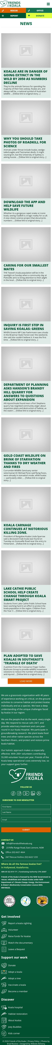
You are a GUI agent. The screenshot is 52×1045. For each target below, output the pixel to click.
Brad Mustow (12, 1043)
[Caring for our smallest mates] (26, 255)
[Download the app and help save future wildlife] (26, 194)
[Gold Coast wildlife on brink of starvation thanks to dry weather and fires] (26, 451)
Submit (26, 829)
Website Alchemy (38, 1043)
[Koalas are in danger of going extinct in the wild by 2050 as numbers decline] (26, 65)
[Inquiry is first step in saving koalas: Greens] (26, 315)
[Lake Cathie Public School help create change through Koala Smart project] (26, 582)
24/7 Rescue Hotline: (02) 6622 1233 (22, 857)
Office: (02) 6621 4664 (15, 852)
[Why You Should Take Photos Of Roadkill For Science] (26, 130)
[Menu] (48, 4)
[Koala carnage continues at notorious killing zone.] (26, 517)
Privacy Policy (33, 1041)
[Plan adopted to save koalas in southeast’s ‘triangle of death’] (26, 647)
